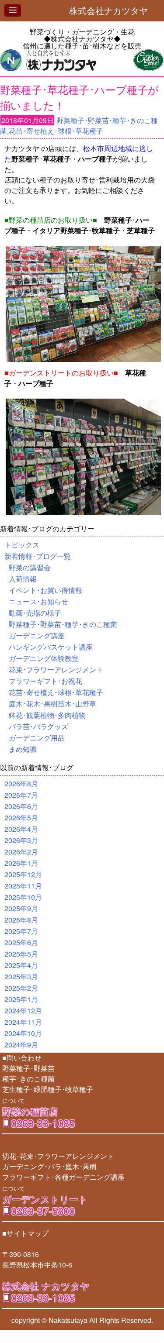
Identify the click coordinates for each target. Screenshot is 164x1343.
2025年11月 (23, 886)
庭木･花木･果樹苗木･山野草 (52, 704)
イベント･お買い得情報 (45, 590)
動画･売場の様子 (35, 613)
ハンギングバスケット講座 (51, 647)
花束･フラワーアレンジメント (56, 670)
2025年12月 (23, 874)
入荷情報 (23, 579)
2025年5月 (21, 954)
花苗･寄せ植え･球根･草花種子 (56, 131)
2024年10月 (23, 1033)
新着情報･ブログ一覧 (37, 556)
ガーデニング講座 (37, 635)
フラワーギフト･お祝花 (45, 681)
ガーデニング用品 (37, 738)
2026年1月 (21, 863)
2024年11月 (23, 1022)
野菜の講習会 (30, 567)
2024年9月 (21, 1045)
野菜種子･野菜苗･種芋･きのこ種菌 (63, 624)
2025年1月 (21, 999)
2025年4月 (21, 965)
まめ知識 (23, 749)
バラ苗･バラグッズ (38, 726)
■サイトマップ (25, 1233)
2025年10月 (23, 897)
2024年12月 (23, 1011)
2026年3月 (21, 840)
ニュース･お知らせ (38, 601)
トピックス (21, 545)
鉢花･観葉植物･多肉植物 (47, 715)
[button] (12, 10)
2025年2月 (21, 988)
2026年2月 (21, 852)
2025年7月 (21, 931)
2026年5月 (21, 818)
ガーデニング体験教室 (44, 658)
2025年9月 (21, 908)
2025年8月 (21, 920)
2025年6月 (21, 942)
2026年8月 (21, 783)
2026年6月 (21, 806)
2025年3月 (21, 976)
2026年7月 (21, 795)
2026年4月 (21, 829)
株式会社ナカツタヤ (113, 10)
